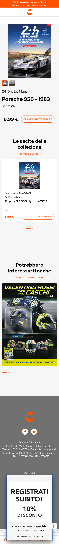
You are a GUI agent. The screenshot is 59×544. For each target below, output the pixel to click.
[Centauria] (29, 12)
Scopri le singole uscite (29, 360)
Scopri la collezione (29, 352)
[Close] (48, 478)
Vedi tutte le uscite (28, 153)
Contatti (29, 473)
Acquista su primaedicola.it (37, 118)
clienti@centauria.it (47, 449)
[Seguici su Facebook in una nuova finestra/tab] (25, 432)
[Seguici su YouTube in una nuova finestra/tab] (34, 432)
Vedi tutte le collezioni (28, 277)
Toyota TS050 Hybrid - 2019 (26, 201)
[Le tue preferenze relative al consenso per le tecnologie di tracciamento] (54, 526)
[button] (12, 83)
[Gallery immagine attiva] (29, 50)
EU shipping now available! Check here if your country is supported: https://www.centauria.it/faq (29, 4)
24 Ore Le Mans (15, 91)
